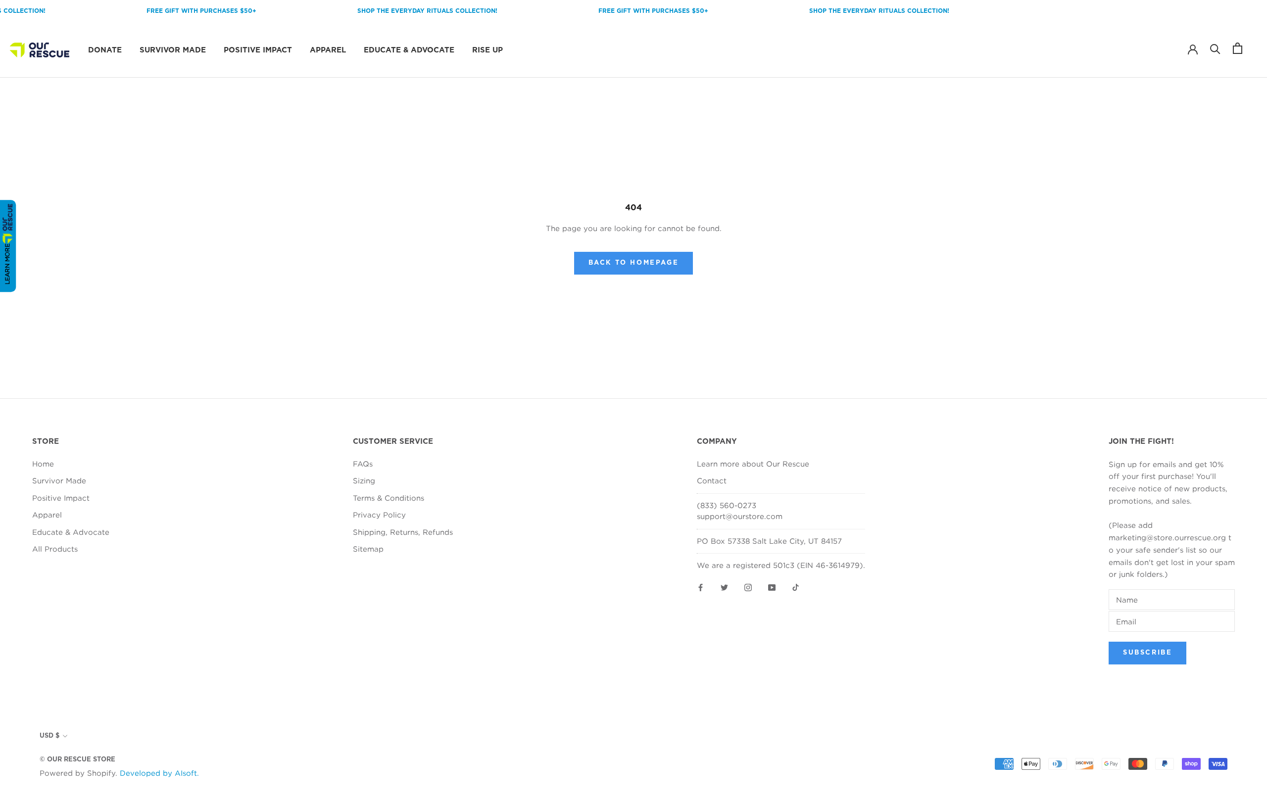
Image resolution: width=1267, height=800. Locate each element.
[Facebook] (700, 587)
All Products (55, 549)
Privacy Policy (379, 514)
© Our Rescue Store (77, 759)
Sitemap (368, 549)
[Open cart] (1237, 48)
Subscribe (1147, 653)
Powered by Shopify (77, 773)
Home (43, 464)
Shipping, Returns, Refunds (403, 532)
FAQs (363, 464)
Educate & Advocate (409, 49)
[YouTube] (772, 587)
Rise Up (487, 49)
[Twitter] (724, 587)
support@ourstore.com (739, 516)
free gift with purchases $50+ (188, 11)
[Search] (1215, 48)
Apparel (328, 49)
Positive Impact (258, 49)
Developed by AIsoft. (159, 773)
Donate (105, 49)
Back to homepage (633, 263)
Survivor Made (173, 49)
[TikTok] (795, 587)
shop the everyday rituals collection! (413, 11)
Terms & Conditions (388, 498)
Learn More (7, 263)
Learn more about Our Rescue (753, 464)
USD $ (49, 736)
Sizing (364, 480)
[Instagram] (748, 587)
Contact (712, 480)
